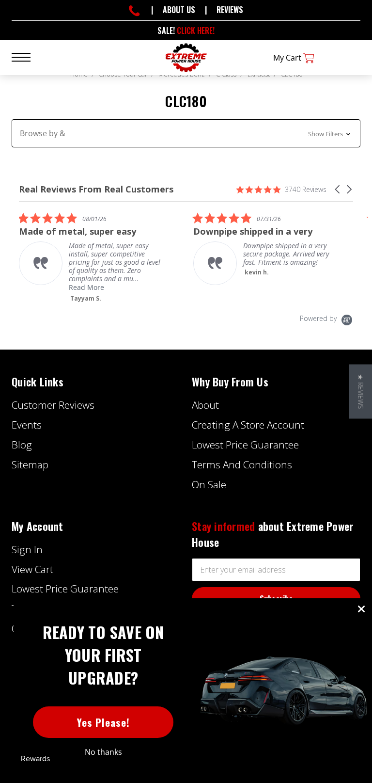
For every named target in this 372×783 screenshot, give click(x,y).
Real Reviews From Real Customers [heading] (96, 189)
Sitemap (30, 464)
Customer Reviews (53, 405)
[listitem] (91, 257)
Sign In (27, 549)
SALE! (186, 30)
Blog (22, 444)
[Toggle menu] (27, 56)
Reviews (230, 10)
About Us (179, 10)
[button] (186, 133)
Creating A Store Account (248, 424)
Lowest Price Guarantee (245, 444)
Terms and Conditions (242, 464)
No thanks (103, 752)
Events (27, 424)
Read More (86, 287)
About (205, 405)
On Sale (209, 484)
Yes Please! (103, 722)
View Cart (32, 569)
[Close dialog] (361, 609)
